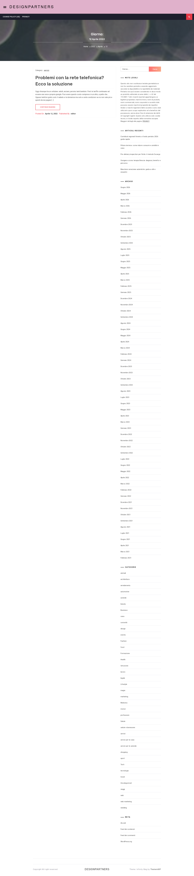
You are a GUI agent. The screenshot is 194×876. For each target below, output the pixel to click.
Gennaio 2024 (126, 360)
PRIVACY (146, 121)
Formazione (125, 653)
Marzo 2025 (125, 280)
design (123, 629)
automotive (125, 592)
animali (123, 573)
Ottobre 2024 (126, 311)
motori (123, 709)
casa (122, 616)
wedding (124, 808)
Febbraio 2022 (126, 490)
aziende (124, 598)
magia (123, 690)
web (122, 795)
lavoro (123, 672)
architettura (125, 579)
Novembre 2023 (127, 373)
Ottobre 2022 (126, 447)
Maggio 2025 (125, 268)
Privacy (26, 17)
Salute (123, 721)
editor (73, 114)
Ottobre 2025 (126, 237)
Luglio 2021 (125, 533)
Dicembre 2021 (126, 502)
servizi (46, 70)
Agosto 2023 (125, 391)
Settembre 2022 (127, 453)
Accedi (123, 823)
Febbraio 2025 (126, 286)
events (123, 635)
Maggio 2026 (125, 194)
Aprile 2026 (125, 200)
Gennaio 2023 (126, 428)
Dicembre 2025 (126, 224)
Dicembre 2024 (126, 299)
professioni (125, 715)
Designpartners (31, 6)
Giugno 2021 (125, 539)
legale (123, 678)
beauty (123, 604)
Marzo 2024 (125, 348)
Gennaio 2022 (126, 496)
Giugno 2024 (125, 329)
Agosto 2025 (125, 249)
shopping (124, 752)
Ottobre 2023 (126, 379)
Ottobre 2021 (126, 515)
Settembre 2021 (127, 521)
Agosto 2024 (125, 323)
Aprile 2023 (125, 416)
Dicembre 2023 (126, 366)
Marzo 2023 (125, 422)
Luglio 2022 (125, 459)
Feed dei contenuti (128, 829)
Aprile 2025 (125, 274)
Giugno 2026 (125, 187)
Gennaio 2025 (126, 292)
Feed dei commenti (128, 835)
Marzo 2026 (125, 206)
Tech (122, 765)
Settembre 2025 (127, 243)
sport (123, 758)
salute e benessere (128, 727)
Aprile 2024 (125, 342)
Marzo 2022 (125, 484)
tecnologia (125, 771)
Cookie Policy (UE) (11, 17)
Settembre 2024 (127, 317)
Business (124, 610)
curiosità (124, 622)
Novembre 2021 (127, 508)
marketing (124, 697)
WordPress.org (126, 842)
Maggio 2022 (125, 471)
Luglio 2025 (125, 255)
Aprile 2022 (125, 478)
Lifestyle (124, 684)
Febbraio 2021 (126, 558)
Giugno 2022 (125, 465)
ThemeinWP (155, 869)
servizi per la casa (127, 740)
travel (123, 777)
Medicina (124, 703)
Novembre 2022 (127, 441)
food (122, 647)
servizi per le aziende (129, 746)
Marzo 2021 (125, 552)
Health (123, 660)
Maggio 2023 (125, 410)
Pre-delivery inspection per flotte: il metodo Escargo (140, 154)
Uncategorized (126, 783)
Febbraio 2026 (126, 212)
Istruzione (124, 666)
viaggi (123, 789)
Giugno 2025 (125, 261)
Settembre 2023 (127, 385)
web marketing (126, 802)
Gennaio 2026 (126, 218)
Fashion (124, 641)
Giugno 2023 (125, 403)
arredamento (125, 585)
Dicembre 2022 (126, 434)
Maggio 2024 (125, 336)
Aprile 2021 (125, 545)
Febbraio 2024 (126, 354)
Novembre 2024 (127, 305)
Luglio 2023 (125, 397)
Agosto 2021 (125, 527)
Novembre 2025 (127, 231)
